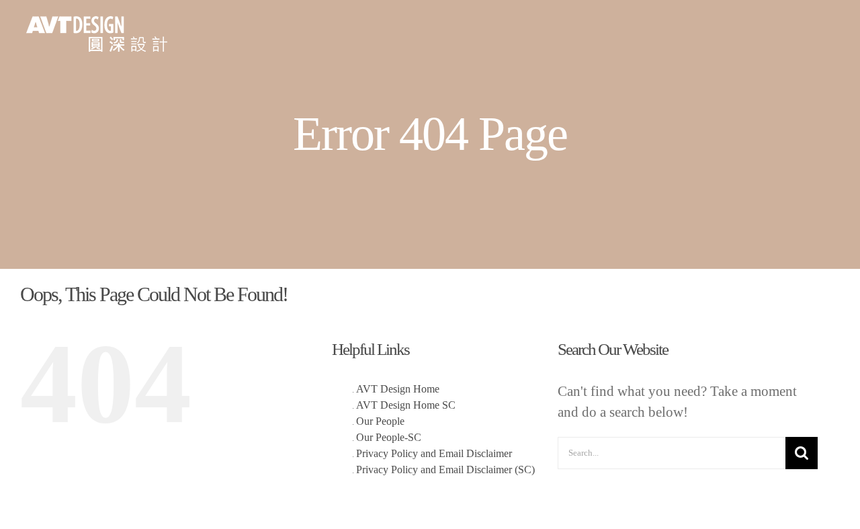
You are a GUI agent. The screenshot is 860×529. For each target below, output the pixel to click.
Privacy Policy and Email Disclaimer (434, 453)
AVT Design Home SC (406, 405)
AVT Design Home (397, 389)
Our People (380, 421)
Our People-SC (388, 437)
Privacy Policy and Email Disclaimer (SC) (445, 469)
